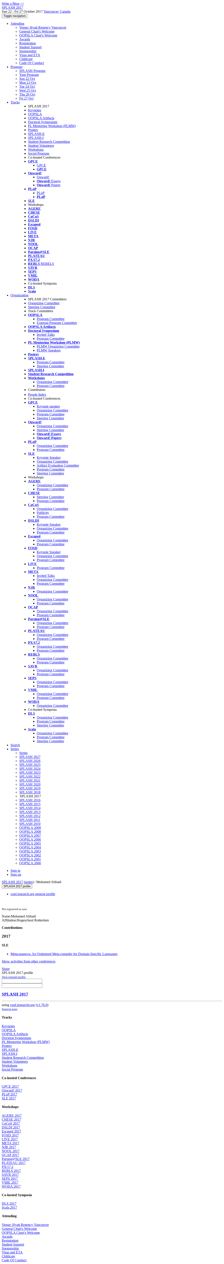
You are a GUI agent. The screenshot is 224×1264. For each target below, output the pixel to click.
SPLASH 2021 (29, 780)
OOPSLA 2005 (30, 843)
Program (16, 67)
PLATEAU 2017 (14, 1163)
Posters (33, 130)
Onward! (43, 177)
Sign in (15, 870)
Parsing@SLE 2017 (16, 1159)
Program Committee (51, 319)
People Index (37, 394)
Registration (27, 43)
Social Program (38, 153)
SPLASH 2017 (12, 882)
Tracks (15, 102)
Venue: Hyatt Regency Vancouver (42, 27)
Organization (19, 295)
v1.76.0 (42, 1005)
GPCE (41, 165)
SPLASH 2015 (29, 804)
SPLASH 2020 (29, 784)
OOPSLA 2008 (30, 831)
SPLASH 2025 (29, 765)
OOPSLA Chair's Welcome (38, 35)
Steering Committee (41, 307)
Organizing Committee (44, 303)
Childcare (26, 59)
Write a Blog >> (13, 3)
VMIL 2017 (10, 1182)
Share (6, 969)
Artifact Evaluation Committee (58, 465)
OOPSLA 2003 (30, 851)
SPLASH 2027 (29, 757)
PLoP (41, 193)
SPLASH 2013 (29, 812)
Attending (17, 23)
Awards (24, 39)
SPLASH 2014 (29, 808)
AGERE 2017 (12, 1115)
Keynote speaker (48, 406)
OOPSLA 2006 (30, 839)
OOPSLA (35, 114)
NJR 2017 (9, 1147)
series (29, 882)
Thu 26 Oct (27, 94)
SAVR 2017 (10, 1174)
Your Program (29, 75)
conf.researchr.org (22, 1005)
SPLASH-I (36, 138)
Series (23, 753)
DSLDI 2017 (11, 1127)
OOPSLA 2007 (30, 835)
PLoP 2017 (9, 1094)
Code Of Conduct (31, 63)
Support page (10, 1009)
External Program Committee (57, 323)
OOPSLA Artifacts (41, 118)
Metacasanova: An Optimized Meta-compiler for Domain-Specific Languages (63, 954)
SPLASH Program (32, 71)
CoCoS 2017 (11, 1123)
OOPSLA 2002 (30, 855)
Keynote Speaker (49, 457)
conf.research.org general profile (32, 894)
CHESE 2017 (11, 1119)
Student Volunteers (41, 145)
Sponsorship (27, 51)
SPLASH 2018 (29, 792)
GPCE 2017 (10, 1086)
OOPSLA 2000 (30, 863)
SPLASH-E (36, 134)
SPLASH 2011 (29, 820)
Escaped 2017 (11, 1131)
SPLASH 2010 (29, 824)
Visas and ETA (29, 55)
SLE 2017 (9, 1098)
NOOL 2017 (10, 1151)
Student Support (30, 47)
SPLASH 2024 (29, 768)
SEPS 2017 (10, 1178)
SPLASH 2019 (29, 788)
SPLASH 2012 (29, 816)
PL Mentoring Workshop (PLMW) (52, 126)
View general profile (14, 977)
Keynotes (34, 110)
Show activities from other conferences (28, 961)
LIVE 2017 (10, 1139)
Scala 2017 (9, 1207)
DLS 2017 (9, 1203)
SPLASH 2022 (29, 776)
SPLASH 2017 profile (17, 886)
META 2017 (10, 1143)
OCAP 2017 (10, 1155)
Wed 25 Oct (27, 90)
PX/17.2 (7, 1167)
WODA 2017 (11, 1186)
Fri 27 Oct (26, 98)
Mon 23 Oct (27, 82)
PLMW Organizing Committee (58, 346)
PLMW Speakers (49, 350)
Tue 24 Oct (27, 86)
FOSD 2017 (10, 1135)
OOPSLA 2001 (30, 859)
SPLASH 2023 (29, 772)
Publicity (43, 513)
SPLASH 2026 (29, 761)
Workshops (36, 149)
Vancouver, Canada (57, 11)
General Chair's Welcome (36, 31)
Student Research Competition (49, 142)
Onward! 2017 (12, 1090)
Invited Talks (46, 334)
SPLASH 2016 (29, 800)
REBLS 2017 (11, 1171)
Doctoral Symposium (42, 122)
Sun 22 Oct (27, 79)
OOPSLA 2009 (30, 828)
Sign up (15, 874)
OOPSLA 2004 (30, 847)
